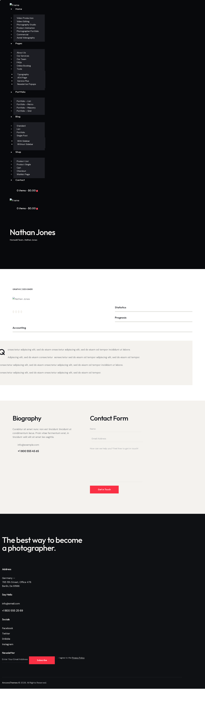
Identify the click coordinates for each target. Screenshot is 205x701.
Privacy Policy (78, 658)
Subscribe (42, 660)
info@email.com (11, 603)
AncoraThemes (10, 682)
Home (13, 239)
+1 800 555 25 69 (12, 610)
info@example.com (28, 444)
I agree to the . (72, 658)
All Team (19, 239)
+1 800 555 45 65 (28, 451)
